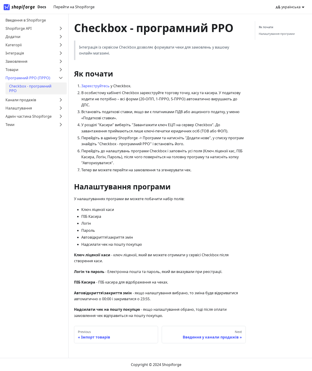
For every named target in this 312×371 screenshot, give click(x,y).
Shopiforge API (18, 28)
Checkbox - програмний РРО (30, 88)
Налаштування (18, 108)
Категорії (13, 44)
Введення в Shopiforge (25, 20)
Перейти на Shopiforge (74, 6)
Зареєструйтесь (95, 85)
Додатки (12, 36)
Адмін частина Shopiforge (28, 116)
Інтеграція (14, 53)
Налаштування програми (277, 34)
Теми (9, 124)
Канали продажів (20, 99)
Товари (11, 69)
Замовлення (16, 61)
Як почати (266, 27)
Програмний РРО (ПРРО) (27, 77)
